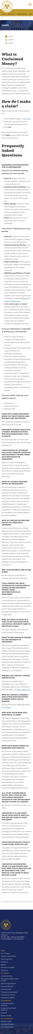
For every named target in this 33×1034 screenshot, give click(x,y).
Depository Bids (6, 1021)
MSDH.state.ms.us (24, 690)
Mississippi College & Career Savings (10, 980)
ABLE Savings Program (8, 983)
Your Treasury (5, 953)
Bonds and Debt (6, 989)
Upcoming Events (6, 959)
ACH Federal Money (7, 1027)
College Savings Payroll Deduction (8, 1009)
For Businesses (6, 1000)
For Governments (7, 1018)
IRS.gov (8, 707)
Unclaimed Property (7, 1024)
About (3, 950)
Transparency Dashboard (9, 992)
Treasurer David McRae (8, 956)
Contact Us (4, 970)
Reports (3, 965)
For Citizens (5, 973)
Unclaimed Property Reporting (7, 1004)
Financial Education (7, 986)
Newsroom (4, 962)
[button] (30, 4)
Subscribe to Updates (8, 967)
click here (27, 119)
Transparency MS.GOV (8, 995)
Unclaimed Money (6, 976)
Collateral (4, 1013)
